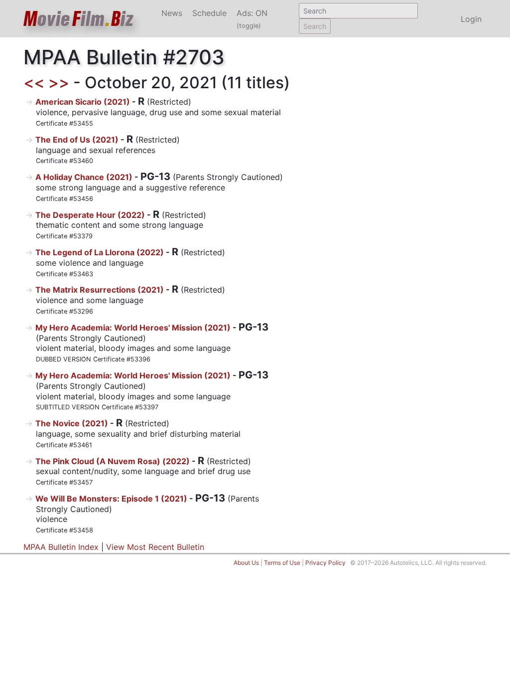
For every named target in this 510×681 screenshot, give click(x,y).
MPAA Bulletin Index (61, 547)
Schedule (209, 13)
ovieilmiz (78, 18)
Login (471, 19)
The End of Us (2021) (77, 140)
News (171, 13)
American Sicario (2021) (82, 102)
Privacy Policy (325, 562)
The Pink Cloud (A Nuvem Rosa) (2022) (112, 461)
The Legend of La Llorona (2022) (99, 252)
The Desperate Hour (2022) (90, 215)
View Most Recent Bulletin (155, 547)
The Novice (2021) (71, 423)
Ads (252, 18)
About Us (246, 562)
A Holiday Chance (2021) (83, 177)
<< (33, 82)
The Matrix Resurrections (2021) (99, 290)
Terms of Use (282, 562)
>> (58, 82)
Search (314, 26)
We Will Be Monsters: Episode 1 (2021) (111, 499)
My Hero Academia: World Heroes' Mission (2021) (133, 328)
